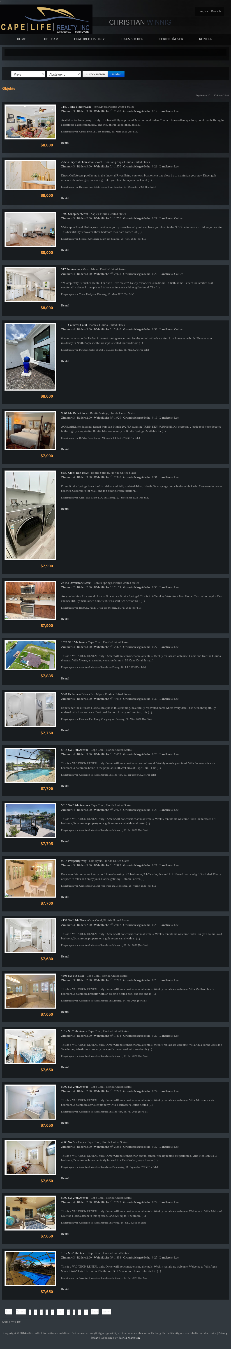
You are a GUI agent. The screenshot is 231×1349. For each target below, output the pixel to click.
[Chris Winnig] (46, 19)
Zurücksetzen (95, 74)
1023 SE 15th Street (73, 642)
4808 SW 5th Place (72, 975)
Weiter (107, 1311)
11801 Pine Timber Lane (76, 106)
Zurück (20, 1311)
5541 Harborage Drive (74, 694)
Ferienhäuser (171, 39)
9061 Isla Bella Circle (74, 413)
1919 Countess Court (74, 325)
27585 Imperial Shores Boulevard (81, 162)
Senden (116, 74)
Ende (95, 1311)
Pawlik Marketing (130, 1337)
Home (21, 39)
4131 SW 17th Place (73, 920)
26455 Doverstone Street (76, 582)
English (204, 11)
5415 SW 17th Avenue (74, 749)
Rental (65, 142)
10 (86, 1312)
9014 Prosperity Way (74, 860)
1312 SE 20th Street (73, 1031)
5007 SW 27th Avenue (74, 1086)
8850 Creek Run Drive (75, 472)
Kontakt (206, 39)
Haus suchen (132, 39)
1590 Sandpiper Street (74, 214)
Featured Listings (90, 39)
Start (9, 1311)
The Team (50, 39)
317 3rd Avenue (70, 269)
